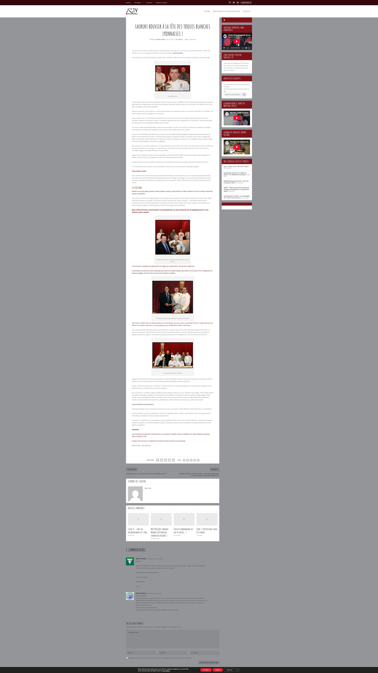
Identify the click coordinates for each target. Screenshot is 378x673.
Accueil (207, 11)
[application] (237, 41)
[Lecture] (224, 48)
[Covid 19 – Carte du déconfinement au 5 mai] (138, 519)
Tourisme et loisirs (161, 3)
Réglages (229, 670)
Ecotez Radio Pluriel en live (233, 20)
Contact (247, 11)
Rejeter (217, 670)
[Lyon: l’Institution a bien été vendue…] (206, 519)
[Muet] (246, 48)
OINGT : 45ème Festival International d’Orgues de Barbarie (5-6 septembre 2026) (236, 189)
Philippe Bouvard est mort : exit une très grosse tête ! (236, 182)
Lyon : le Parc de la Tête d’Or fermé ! (236, 166)
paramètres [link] (166, 671)
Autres (128, 3)
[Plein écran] (249, 48)
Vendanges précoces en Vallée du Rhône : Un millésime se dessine (235, 174)
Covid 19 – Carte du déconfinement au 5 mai (137, 530)
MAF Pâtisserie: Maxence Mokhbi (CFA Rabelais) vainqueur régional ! (160, 532)
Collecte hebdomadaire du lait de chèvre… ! (183, 530)
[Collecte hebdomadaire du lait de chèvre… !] (184, 519)
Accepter (206, 670)
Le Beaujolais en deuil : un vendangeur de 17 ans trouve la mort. (237, 197)
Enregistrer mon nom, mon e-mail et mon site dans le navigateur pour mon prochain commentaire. (160, 658)
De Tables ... (180, 39)
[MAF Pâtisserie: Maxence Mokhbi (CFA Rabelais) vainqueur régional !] (161, 519)
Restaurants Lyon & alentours (226, 11)
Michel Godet (160, 39)
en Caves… (149, 3)
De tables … (138, 3)
